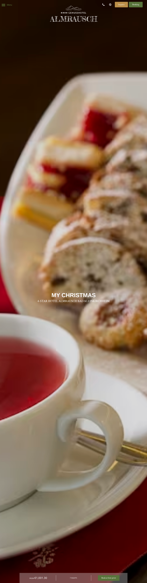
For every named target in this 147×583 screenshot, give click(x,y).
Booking (135, 4)
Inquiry (121, 4)
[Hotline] (103, 4)
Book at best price (108, 578)
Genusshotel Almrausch (73, 14)
